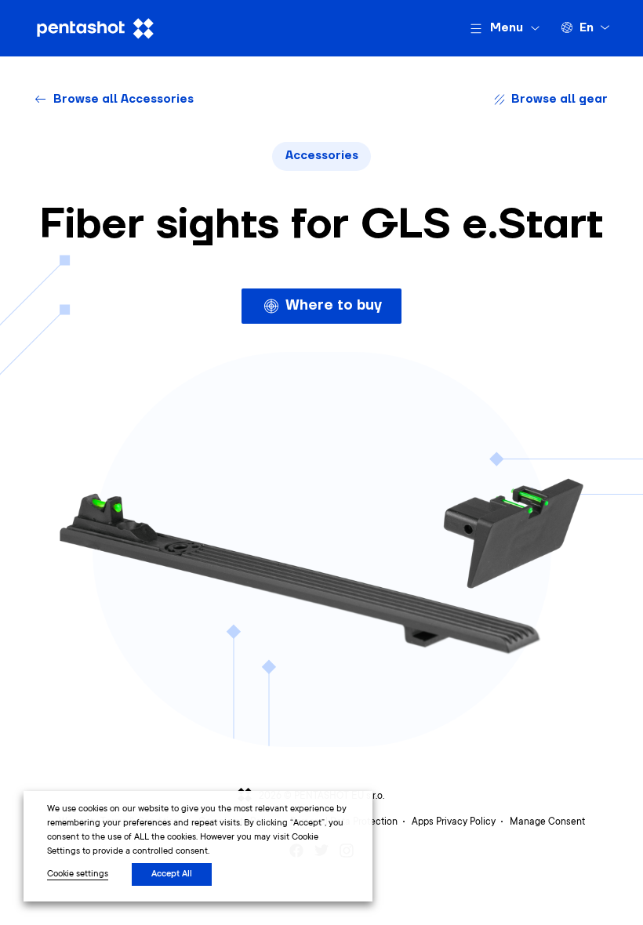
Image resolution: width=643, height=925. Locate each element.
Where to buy (333, 305)
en (586, 27)
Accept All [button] (171, 874)
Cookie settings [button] (77, 874)
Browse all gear (559, 99)
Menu (506, 27)
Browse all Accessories (123, 99)
